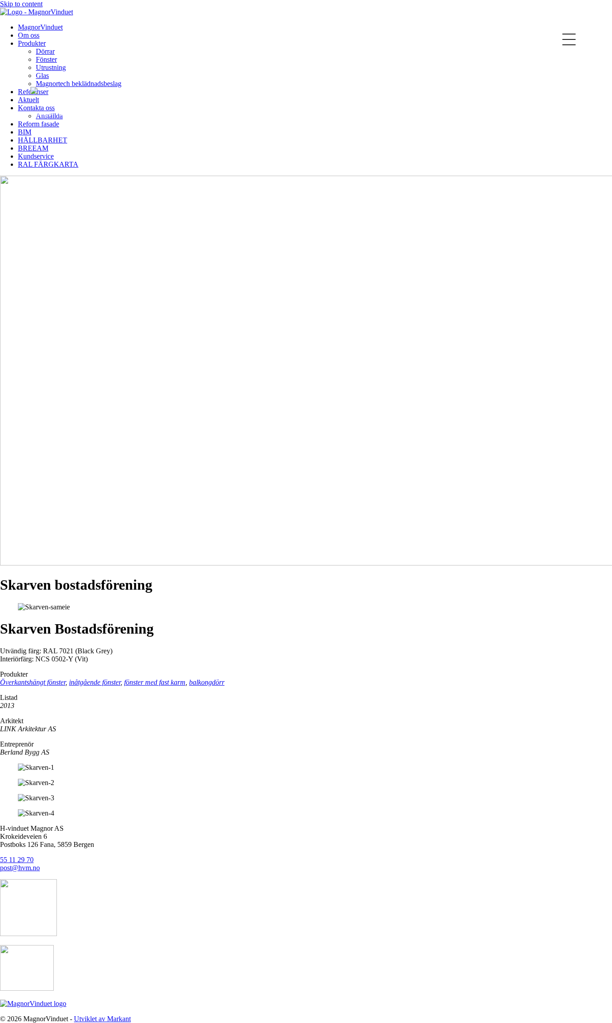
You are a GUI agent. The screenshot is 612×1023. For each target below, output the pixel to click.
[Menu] (569, 39)
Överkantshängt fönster (32, 682)
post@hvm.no (20, 868)
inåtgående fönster (95, 682)
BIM (24, 132)
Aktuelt (28, 100)
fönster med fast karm (154, 682)
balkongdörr (206, 682)
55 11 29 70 (17, 859)
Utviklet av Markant (102, 1019)
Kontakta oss (134, 26)
